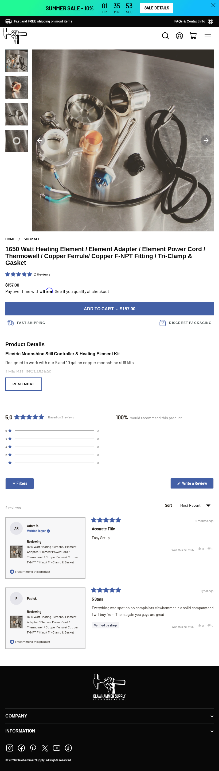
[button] (27, 274)
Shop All (32, 239)
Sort (169, 505)
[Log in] (179, 36)
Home (10, 239)
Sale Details (156, 8)
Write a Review (197, 485)
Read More (24, 384)
